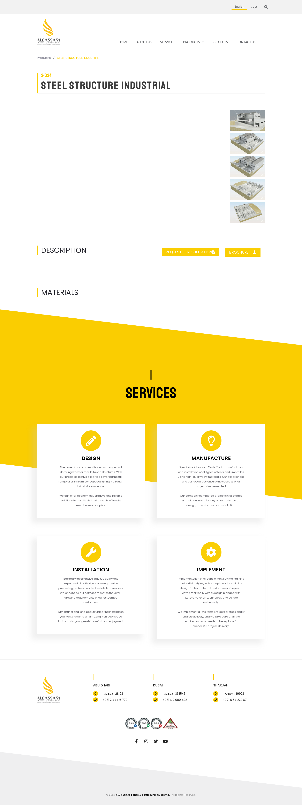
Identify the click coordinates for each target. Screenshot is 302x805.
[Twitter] (156, 741)
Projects (220, 42)
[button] (266, 7)
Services (167, 42)
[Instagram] (146, 741)
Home (123, 42)
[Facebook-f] (136, 741)
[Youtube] (165, 741)
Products (191, 42)
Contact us (246, 42)
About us (144, 42)
